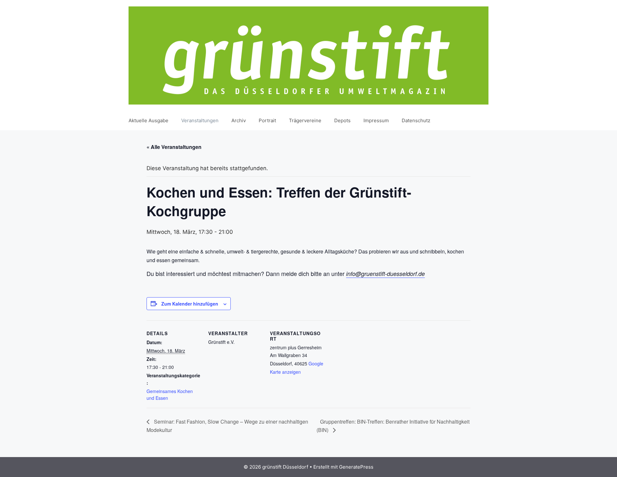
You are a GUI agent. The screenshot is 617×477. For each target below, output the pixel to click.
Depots (342, 120)
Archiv (238, 120)
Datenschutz (416, 120)
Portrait (267, 120)
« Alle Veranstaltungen (174, 147)
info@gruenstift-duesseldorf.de (385, 274)
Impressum (376, 120)
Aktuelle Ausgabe (148, 120)
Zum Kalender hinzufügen (189, 303)
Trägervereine (305, 120)
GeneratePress (356, 467)
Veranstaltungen (200, 120)
